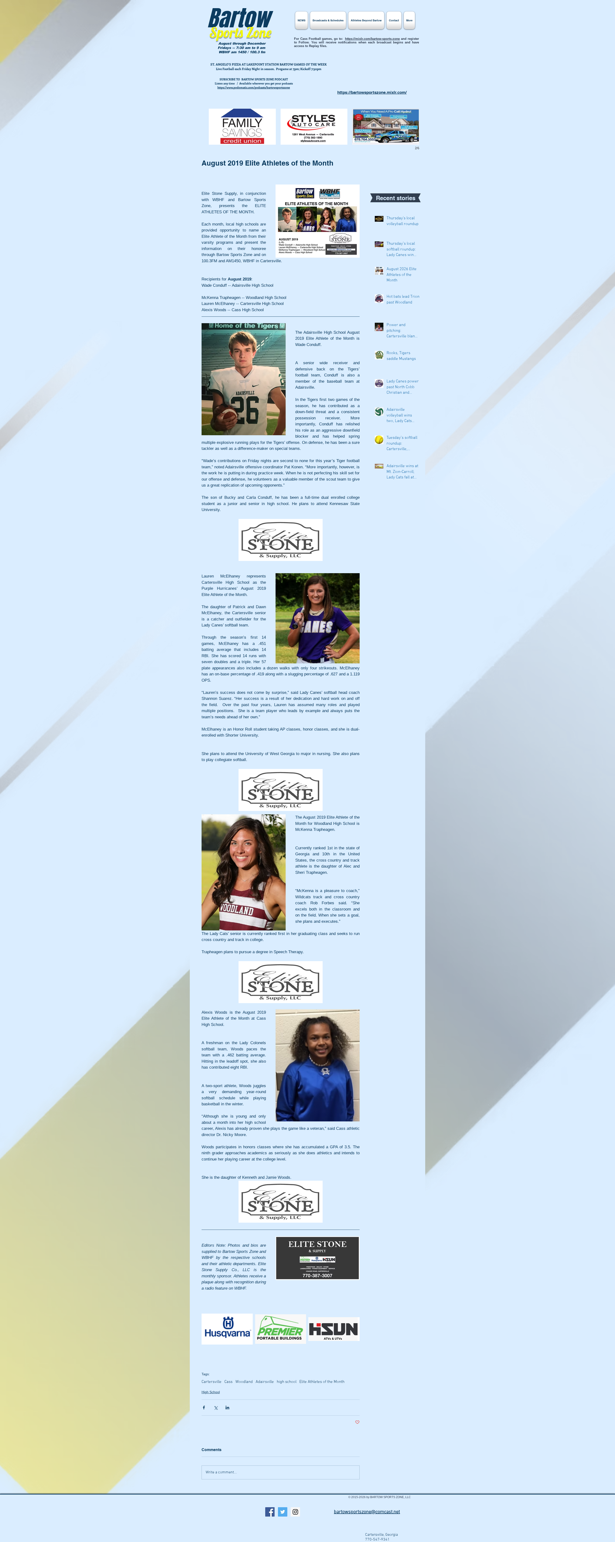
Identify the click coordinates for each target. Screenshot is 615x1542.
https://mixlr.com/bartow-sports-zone (372, 39)
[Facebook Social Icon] (270, 1512)
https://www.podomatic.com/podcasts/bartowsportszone (253, 87)
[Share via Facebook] (204, 1407)
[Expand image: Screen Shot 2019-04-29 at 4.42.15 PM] (280, 1329)
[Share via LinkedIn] (227, 1407)
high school (286, 1382)
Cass (228, 1382)
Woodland (244, 1382)
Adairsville (265, 1382)
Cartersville (211, 1382)
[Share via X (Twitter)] (215, 1407)
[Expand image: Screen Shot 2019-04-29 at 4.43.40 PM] (227, 1329)
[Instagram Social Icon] (295, 1512)
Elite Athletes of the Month (321, 1382)
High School (211, 1392)
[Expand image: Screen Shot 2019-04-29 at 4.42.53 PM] (334, 1329)
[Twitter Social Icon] (282, 1512)
